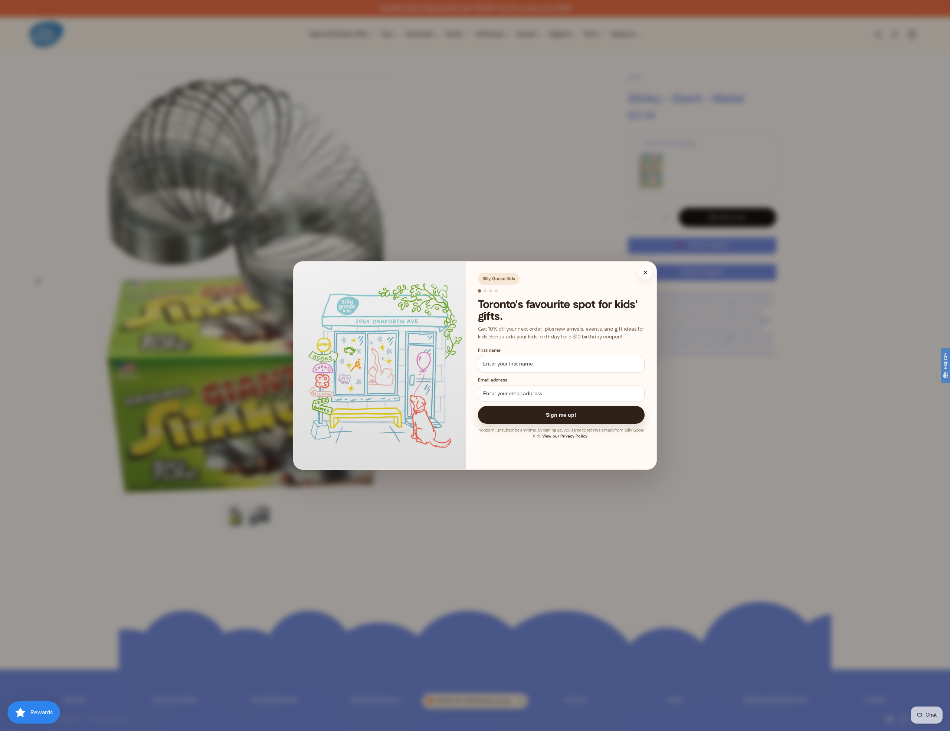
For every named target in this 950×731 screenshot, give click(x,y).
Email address (492, 380)
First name (489, 350)
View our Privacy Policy (565, 436)
